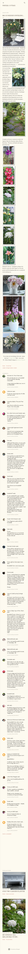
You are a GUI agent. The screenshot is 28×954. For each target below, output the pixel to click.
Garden (15, 367)
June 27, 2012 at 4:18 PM (12, 489)
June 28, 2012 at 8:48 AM (13, 715)
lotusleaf (9, 693)
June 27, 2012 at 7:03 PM (12, 568)
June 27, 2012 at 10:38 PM (13, 666)
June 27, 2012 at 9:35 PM (12, 644)
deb (8, 705)
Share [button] (3, 365)
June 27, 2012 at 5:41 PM (12, 557)
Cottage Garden (9, 367)
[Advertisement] (14, 852)
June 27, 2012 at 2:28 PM (12, 397)
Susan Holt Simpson (12, 519)
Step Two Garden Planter (13, 891)
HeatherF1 (10, 493)
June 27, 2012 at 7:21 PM (12, 589)
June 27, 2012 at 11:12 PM (12, 689)
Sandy (8, 453)
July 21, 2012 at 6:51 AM (12, 830)
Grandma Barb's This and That (15, 401)
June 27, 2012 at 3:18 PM (12, 423)
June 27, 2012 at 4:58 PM (12, 542)
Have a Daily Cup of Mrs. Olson (15, 610)
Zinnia (8, 671)
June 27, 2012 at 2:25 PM (12, 387)
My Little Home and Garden (14, 413)
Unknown (9, 391)
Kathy (8, 738)
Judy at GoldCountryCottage (15, 593)
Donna (9, 572)
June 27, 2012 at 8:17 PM (12, 606)
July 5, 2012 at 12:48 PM (12, 817)
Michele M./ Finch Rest (13, 375)
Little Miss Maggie (12, 776)
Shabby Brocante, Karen (13, 822)
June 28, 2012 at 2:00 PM (13, 749)
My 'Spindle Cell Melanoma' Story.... (10, 936)
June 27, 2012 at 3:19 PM (12, 436)
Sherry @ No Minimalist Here (15, 562)
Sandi (8, 476)
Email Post (8, 365)
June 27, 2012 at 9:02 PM (12, 634)
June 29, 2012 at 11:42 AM (12, 782)
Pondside (9, 659)
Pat (8, 440)
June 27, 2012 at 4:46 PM (12, 524)
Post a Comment (6, 834)
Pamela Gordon (11, 546)
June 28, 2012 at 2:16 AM (12, 701)
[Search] (25, 2)
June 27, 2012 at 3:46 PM (12, 449)
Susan (8, 801)
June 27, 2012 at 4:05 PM (12, 472)
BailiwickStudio (11, 639)
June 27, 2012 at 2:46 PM (12, 408)
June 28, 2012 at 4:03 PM (13, 772)
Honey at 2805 (11, 787)
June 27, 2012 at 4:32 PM (12, 514)
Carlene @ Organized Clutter (15, 427)
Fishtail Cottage (8, 5)
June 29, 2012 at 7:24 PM (12, 797)
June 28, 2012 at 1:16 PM (12, 734)
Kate (8, 529)
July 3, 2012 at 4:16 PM (12, 807)
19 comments (9, 939)
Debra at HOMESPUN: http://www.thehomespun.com (15, 754)
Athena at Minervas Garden (14, 719)
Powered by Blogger (15, 949)
